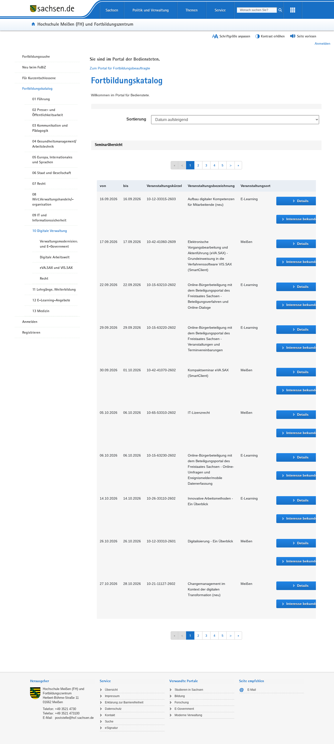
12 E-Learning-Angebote (51, 300)
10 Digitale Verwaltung (49, 231)
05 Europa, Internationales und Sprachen (52, 159)
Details (303, 201)
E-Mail (251, 689)
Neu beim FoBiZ (34, 67)
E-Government (184, 709)
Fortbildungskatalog (37, 88)
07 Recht (38, 183)
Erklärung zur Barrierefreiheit (124, 702)
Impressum (112, 696)
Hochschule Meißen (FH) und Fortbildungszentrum (85, 24)
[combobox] (257, 10)
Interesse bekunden (303, 219)
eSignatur (111, 728)
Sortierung (136, 119)
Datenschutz (113, 709)
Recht (44, 278)
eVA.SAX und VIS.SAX (56, 267)
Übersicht (111, 689)
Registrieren (31, 332)
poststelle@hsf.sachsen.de (74, 718)
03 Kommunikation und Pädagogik (50, 128)
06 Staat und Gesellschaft (51, 173)
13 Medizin (40, 311)
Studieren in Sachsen (189, 689)
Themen (192, 10)
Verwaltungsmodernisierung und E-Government (59, 244)
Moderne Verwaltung (188, 715)
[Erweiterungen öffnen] (292, 10)
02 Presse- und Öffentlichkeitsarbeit (47, 112)
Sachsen (112, 10)
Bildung (180, 696)
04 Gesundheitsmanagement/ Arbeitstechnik (54, 144)
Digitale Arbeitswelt (54, 257)
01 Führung (41, 99)
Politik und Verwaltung (151, 10)
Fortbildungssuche (36, 56)
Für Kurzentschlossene (39, 78)
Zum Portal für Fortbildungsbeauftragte (120, 68)
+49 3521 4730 (65, 709)
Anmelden (322, 43)
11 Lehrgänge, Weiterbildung (54, 289)
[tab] (62, 681)
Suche (109, 721)
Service (220, 10)
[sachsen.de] (62, 12)
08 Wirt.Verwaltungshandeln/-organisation (53, 199)
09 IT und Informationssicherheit (49, 217)
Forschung (182, 702)
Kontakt (110, 715)
